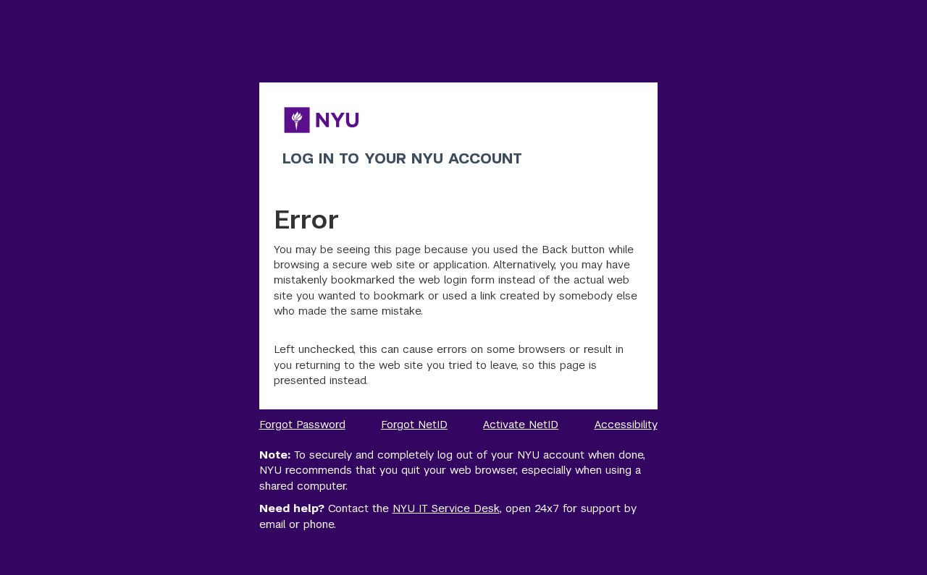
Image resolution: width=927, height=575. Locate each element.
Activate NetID (520, 424)
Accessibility (626, 424)
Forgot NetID (414, 424)
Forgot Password (302, 424)
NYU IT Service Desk (446, 508)
